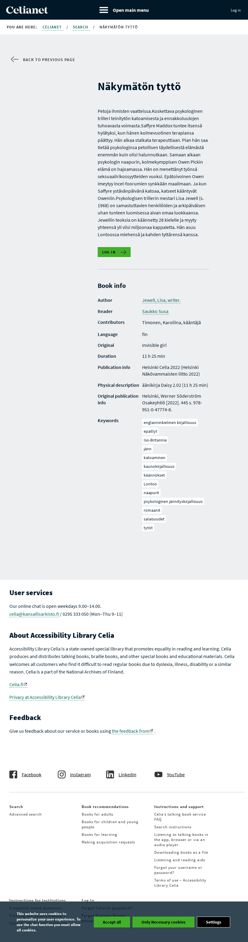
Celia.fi (16, 684)
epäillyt (150, 431)
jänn (148, 448)
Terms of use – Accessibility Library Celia (180, 883)
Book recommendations (105, 806)
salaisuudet (154, 519)
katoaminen (154, 457)
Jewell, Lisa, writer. (161, 300)
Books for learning (99, 834)
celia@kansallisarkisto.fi (34, 614)
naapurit (151, 492)
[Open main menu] (124, 10)
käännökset (154, 475)
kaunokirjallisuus (159, 466)
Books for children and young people (110, 824)
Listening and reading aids (179, 859)
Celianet (53, 27)
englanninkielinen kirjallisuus (170, 422)
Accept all (112, 922)
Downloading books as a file (181, 852)
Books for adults (97, 814)
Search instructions (172, 827)
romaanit (152, 510)
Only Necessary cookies (163, 922)
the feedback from (130, 731)
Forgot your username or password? (178, 870)
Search (81, 27)
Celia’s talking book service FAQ (180, 817)
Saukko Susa (155, 311)
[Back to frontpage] (27, 11)
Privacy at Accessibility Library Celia (45, 697)
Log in (236, 10)
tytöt (148, 527)
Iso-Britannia (155, 440)
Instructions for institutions (37, 900)
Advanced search (25, 814)
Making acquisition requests (108, 842)
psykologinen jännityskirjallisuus (173, 501)
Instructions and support (179, 806)
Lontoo (150, 484)
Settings (213, 922)
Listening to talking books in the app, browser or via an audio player (181, 839)
